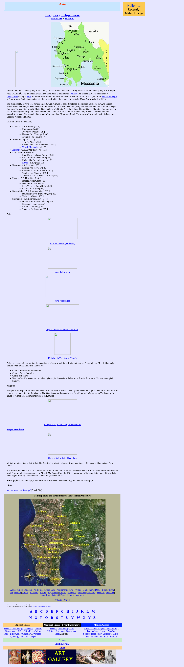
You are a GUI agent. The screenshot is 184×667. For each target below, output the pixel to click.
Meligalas (72, 592)
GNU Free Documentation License (41, 606)
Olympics (36, 634)
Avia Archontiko (62, 301)
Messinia (69, 18)
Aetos (13, 590)
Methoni (91, 592)
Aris (53, 590)
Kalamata (34, 592)
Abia (29, 96)
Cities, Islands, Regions (94, 628)
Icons (57, 634)
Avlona (78, 590)
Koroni (43, 592)
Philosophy (26, 634)
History (24, 636)
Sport (105, 636)
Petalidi (55, 595)
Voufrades (80, 595)
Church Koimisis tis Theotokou (62, 458)
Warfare (38, 628)
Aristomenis (62, 590)
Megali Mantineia (30, 147)
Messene (82, 592)
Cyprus (62, 640)
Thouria (70, 595)
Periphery (52, 15)
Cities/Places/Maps (32, 631)
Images (33, 636)
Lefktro (62, 592)
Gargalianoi (15, 592)
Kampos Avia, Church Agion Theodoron (62, 424)
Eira (104, 590)
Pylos (62, 595)
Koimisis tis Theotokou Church (62, 358)
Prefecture (56, 18)
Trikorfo (58, 600)
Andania (28, 590)
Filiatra (110, 590)
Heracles (73, 94)
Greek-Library (61, 644)
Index (62, 647)
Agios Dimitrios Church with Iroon (62, 329)
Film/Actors (96, 636)
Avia (71, 590)
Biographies (10, 631)
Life (20, 631)
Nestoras (101, 592)
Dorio (97, 590)
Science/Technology (92, 634)
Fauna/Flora (112, 628)
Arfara (47, 590)
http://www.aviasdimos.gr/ (18, 490)
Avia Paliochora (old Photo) (62, 243)
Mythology (14, 636)
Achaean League (109, 96)
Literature (14, 634)
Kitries (25, 162)
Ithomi (25, 592)
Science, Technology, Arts (62, 628)
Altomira (16, 150)
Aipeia (20, 590)
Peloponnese (70, 15)
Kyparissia (53, 592)
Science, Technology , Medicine (18, 628)
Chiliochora (88, 590)
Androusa (38, 590)
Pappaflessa (45, 595)
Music (115, 634)
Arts (6, 634)
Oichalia (110, 592)
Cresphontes (12, 96)
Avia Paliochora (62, 272)
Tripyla (67, 600)
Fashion (113, 636)
